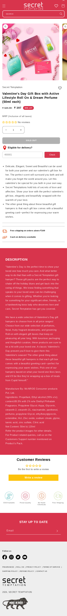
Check (52, 155)
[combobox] (33, 13)
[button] (3, 5)
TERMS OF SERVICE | (52, 567)
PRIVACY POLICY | (34, 567)
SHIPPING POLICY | (11, 571)
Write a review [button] (33, 477)
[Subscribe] (57, 531)
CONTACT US (41, 571)
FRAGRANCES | (9, 567)
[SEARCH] (61, 13)
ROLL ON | (21, 567)
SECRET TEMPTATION (20, 592)
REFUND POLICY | (28, 571)
